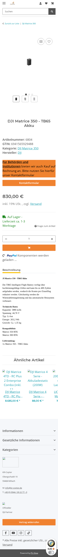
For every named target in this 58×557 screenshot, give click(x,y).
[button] (40, 3)
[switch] (51, 552)
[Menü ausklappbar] (4, 2)
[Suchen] (52, 11)
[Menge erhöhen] (52, 239)
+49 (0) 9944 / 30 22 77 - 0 (15, 492)
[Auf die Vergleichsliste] (41, 41)
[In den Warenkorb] (4, 33)
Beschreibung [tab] (11, 270)
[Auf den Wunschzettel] (49, 41)
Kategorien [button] (10, 450)
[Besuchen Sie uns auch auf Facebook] (5, 533)
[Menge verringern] (6, 239)
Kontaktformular (29, 183)
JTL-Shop (34, 553)
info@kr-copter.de (13, 487)
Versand (36, 204)
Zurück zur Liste (12, 23)
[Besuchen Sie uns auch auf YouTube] (13, 533)
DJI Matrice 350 (28, 148)
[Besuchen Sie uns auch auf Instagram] (21, 533)
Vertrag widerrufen (29, 522)
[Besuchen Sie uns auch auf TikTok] (28, 533)
